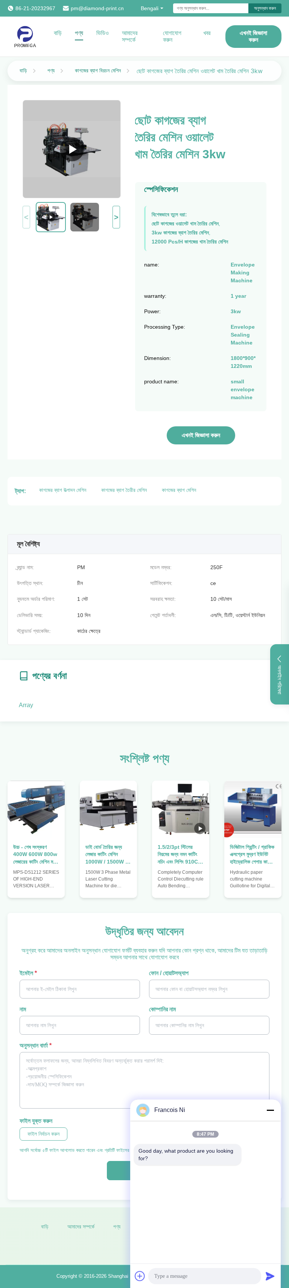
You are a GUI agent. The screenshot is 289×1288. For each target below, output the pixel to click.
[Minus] (270, 1110)
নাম (23, 1009)
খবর (206, 33)
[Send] (270, 1276)
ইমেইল (28, 973)
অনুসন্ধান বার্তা (36, 1045)
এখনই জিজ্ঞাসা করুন (253, 36)
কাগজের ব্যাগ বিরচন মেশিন (98, 70)
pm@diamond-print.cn (97, 8)
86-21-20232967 (35, 8)
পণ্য (79, 33)
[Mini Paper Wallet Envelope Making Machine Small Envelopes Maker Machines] (71, 149)
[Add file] (140, 1276)
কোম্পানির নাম (162, 1009)
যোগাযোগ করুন (172, 36)
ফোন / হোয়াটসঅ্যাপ (169, 973)
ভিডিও (102, 33)
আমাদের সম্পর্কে (129, 36)
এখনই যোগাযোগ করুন (36, 881)
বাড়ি (58, 33)
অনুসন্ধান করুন (265, 8)
